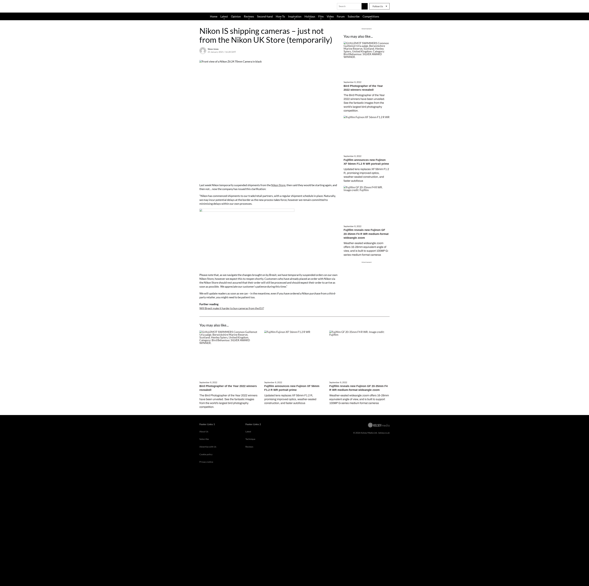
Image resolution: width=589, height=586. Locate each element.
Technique (250, 439)
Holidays (309, 16)
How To (280, 16)
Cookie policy (205, 454)
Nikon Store (278, 185)
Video (330, 16)
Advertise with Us (207, 446)
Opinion (236, 16)
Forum (341, 16)
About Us (203, 431)
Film (321, 16)
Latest (224, 16)
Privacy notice (206, 462)
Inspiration (294, 16)
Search (365, 6)
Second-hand (265, 16)
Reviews (249, 16)
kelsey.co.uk (384, 432)
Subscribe (354, 16)
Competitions (371, 16)
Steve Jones (213, 49)
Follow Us (378, 6)
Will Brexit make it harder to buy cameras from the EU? (231, 308)
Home (213, 16)
